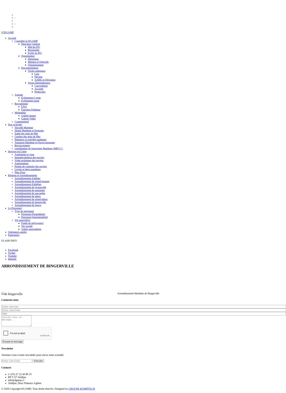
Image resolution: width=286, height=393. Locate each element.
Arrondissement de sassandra (30, 190)
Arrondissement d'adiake (27, 178)
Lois (36, 73)
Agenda (19, 94)
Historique (33, 59)
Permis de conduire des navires (31, 166)
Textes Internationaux (39, 82)
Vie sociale (27, 226)
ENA (24, 106)
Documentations (29, 67)
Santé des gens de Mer (26, 133)
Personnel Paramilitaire (33, 214)
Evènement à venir (31, 97)
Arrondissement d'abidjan (28, 184)
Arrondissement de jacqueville (30, 187)
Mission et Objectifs (38, 62)
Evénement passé (30, 100)
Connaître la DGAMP (26, 41)
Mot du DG (34, 47)
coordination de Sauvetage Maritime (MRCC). (39, 148)
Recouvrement (22, 145)
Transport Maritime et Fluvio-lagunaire (35, 142)
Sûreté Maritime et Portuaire (29, 130)
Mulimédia (20, 112)
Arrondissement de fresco (28, 205)
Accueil (12, 38)
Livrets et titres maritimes (28, 169)
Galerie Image (28, 115)
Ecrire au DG (35, 53)
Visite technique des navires (29, 160)
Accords (38, 88)
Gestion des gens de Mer (27, 136)
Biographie (33, 50)
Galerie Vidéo (28, 118)
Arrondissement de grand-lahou (31, 199)
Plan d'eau (20, 172)
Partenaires (13, 235)
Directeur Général (30, 44)
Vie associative (22, 220)
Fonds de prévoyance (32, 223)
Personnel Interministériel (34, 217)
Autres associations (31, 229)
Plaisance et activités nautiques (31, 139)
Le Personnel (15, 208)
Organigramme (36, 65)
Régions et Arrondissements (22, 175)
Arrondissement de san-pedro (30, 193)
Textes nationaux (37, 70)
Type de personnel (24, 211)
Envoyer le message (12, 341)
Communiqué (22, 121)
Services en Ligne (17, 151)
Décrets (38, 76)
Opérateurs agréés (17, 232)
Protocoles (39, 91)
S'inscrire (38, 361)
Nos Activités (15, 124)
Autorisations (21, 163)
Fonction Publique (30, 109)
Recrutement (21, 103)
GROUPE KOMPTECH (82, 388)
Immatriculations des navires (29, 157)
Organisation (28, 56)
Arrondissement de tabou (28, 196)
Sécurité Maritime (24, 127)
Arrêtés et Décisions (44, 79)
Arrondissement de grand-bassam (32, 181)
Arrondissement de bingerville (30, 202)
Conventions (41, 85)
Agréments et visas (24, 154)
